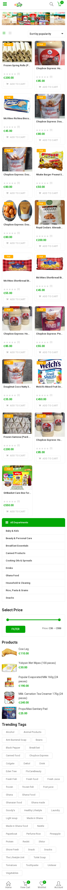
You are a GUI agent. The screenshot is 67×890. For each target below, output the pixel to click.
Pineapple (55, 833)
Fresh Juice (53, 779)
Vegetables (12, 873)
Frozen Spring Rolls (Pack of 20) (21, 65)
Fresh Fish (11, 779)
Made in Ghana (35, 818)
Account (58, 887)
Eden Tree (11, 771)
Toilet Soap (40, 857)
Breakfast (34, 747)
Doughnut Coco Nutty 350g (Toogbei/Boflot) (28, 386)
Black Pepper (13, 747)
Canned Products (15, 553)
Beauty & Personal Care (19, 538)
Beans (39, 739)
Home (8, 887)
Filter (16, 629)
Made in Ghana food (17, 826)
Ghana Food (12, 575)
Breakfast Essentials (17, 545)
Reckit (26, 841)
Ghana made (38, 802)
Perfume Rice (33, 833)
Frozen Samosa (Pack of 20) (19, 437)
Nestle (40, 826)
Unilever (52, 865)
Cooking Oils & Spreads (19, 560)
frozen (9, 786)
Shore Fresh (12, 849)
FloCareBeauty (33, 771)
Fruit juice (48, 786)
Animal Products (32, 732)
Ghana (9, 794)
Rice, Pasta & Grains (17, 590)
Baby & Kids (12, 530)
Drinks (9, 568)
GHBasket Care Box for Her (19, 492)
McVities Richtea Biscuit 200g (20, 118)
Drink (42, 763)
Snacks (10, 597)
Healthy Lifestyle (33, 810)
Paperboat (11, 833)
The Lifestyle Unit (15, 857)
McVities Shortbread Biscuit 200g (22, 280)
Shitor (42, 841)
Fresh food (32, 779)
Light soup (11, 818)
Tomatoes (11, 865)
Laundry (55, 810)
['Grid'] (4, 33)
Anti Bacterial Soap (16, 739)
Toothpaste (32, 865)
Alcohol (10, 732)
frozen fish (28, 786)
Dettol (27, 763)
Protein (9, 841)
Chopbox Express (38, 755)
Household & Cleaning (18, 582)
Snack (31, 849)
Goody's (10, 810)
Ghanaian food (14, 802)
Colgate (10, 763)
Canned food (13, 755)
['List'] (10, 33)
